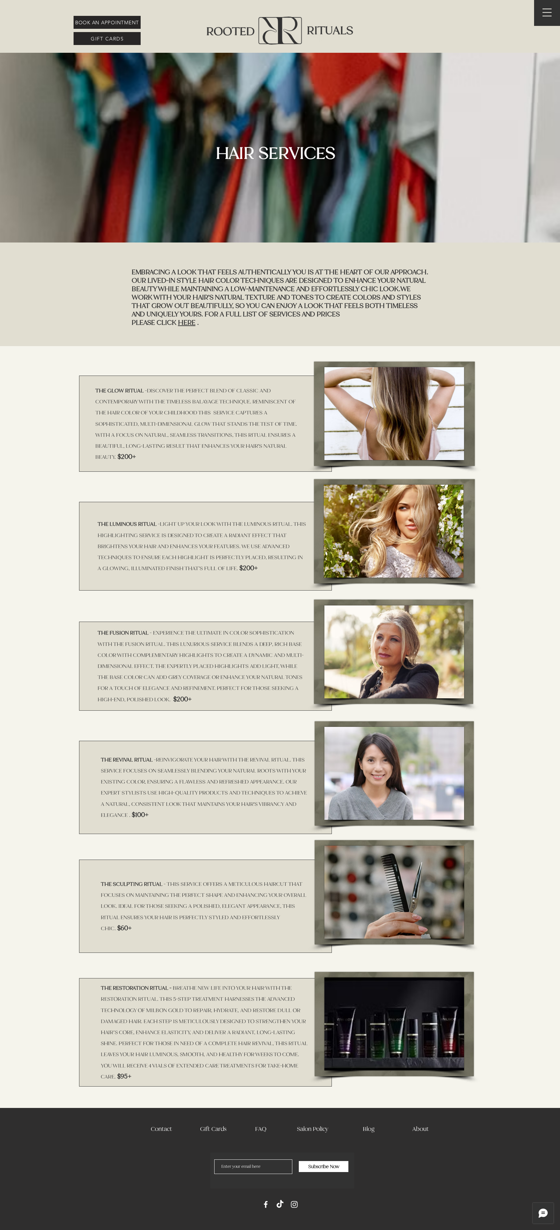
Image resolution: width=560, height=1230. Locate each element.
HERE (186, 322)
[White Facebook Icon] (265, 1204)
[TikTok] (280, 1204)
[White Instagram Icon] (294, 1204)
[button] (547, 12)
